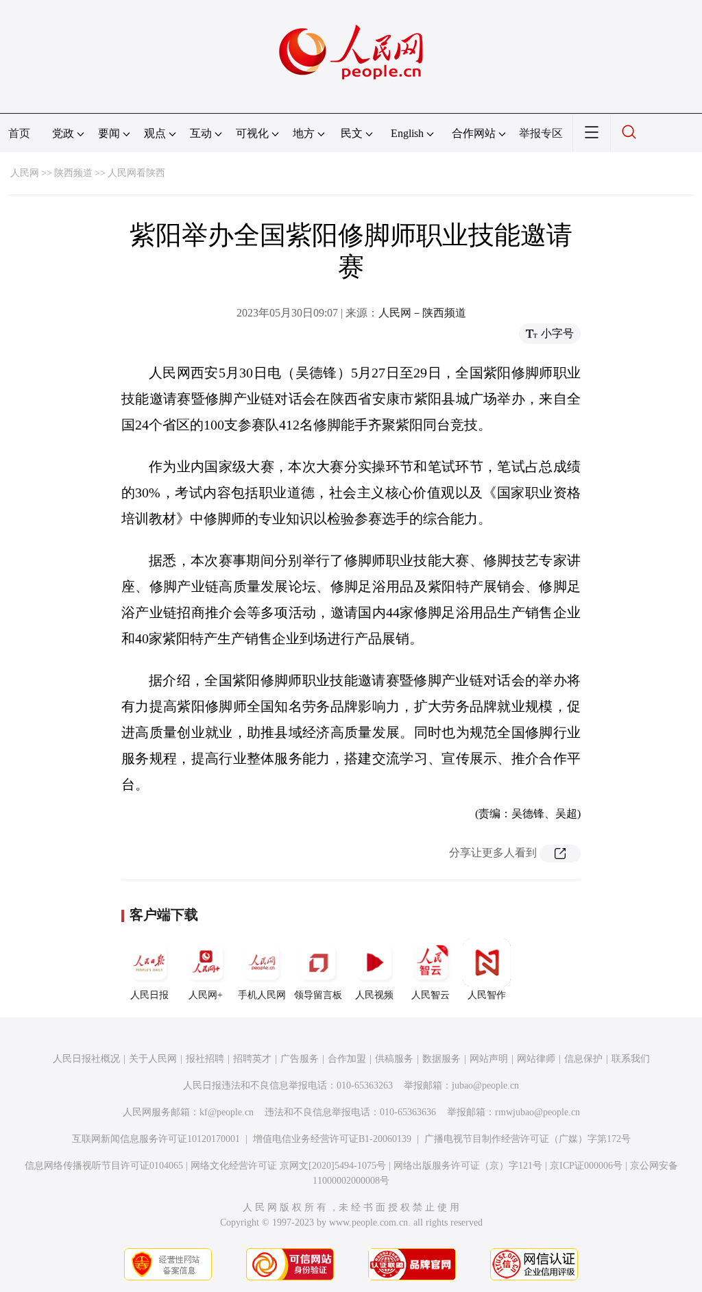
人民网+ (206, 995)
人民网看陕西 (136, 173)
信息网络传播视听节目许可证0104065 (104, 1165)
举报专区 (541, 133)
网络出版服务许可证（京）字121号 (468, 1165)
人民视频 (374, 995)
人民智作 (487, 995)
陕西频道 (73, 173)
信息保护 (583, 1059)
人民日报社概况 (86, 1059)
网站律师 (536, 1059)
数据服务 (441, 1059)
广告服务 (299, 1059)
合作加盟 (347, 1059)
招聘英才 (252, 1059)
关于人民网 (153, 1059)
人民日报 (149, 995)
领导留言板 (318, 995)
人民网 (24, 173)
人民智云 (430, 995)
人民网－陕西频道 (422, 313)
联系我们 (631, 1059)
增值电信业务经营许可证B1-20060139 (332, 1139)
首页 (19, 133)
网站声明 (489, 1059)
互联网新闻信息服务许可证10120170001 (156, 1139)
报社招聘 (205, 1059)
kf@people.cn (226, 1112)
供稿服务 (394, 1059)
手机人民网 (262, 995)
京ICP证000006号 (586, 1165)
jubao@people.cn (485, 1085)
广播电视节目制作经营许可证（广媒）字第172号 (527, 1139)
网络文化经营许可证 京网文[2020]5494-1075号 (288, 1165)
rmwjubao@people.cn (537, 1112)
